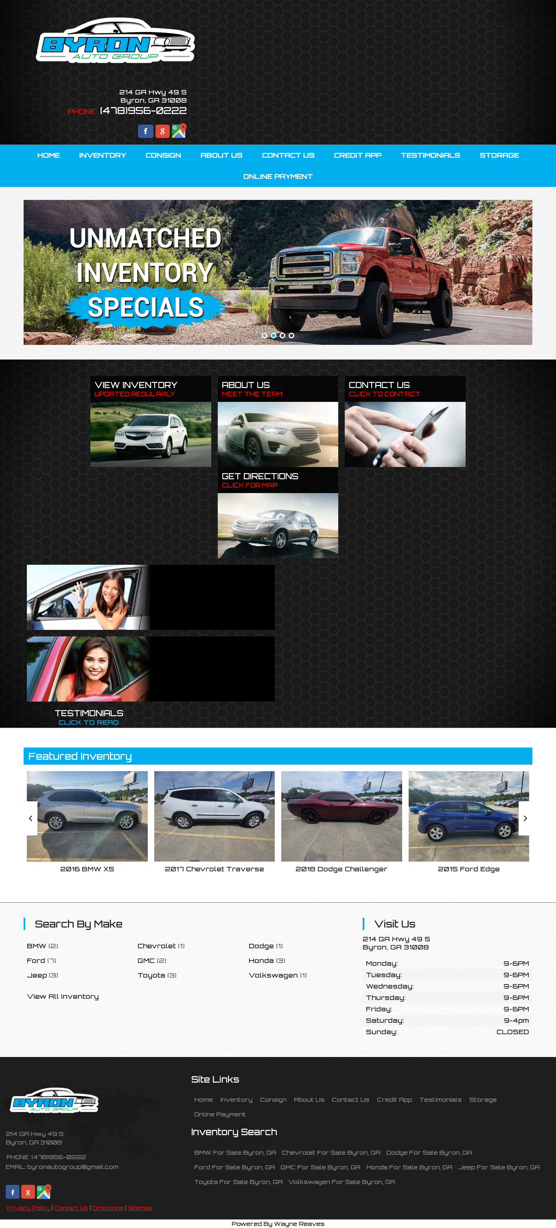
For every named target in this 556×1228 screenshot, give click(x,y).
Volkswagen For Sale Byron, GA (341, 1181)
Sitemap (140, 1208)
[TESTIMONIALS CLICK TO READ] (151, 669)
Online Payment (220, 1114)
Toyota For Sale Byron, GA (238, 1181)
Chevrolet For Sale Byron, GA (331, 1152)
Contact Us (71, 1208)
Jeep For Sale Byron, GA (499, 1167)
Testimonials (440, 1099)
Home (203, 1099)
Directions (108, 1208)
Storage (483, 1099)
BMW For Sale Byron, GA (235, 1152)
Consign (273, 1099)
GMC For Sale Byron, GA (320, 1167)
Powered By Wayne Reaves (278, 1223)
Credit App (394, 1099)
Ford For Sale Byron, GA (234, 1167)
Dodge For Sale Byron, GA (429, 1152)
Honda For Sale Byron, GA (409, 1167)
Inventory (236, 1099)
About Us (309, 1099)
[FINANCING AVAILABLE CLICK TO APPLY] (151, 597)
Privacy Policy (28, 1208)
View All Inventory (63, 996)
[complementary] (531, 1203)
